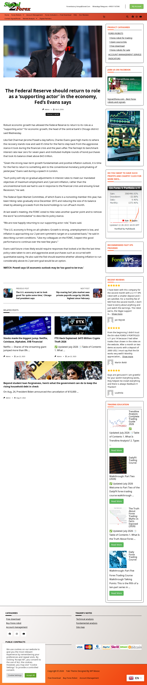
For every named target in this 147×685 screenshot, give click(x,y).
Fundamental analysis (86, 623)
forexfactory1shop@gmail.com (78, 6)
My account (136, 6)
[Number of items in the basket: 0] (104, 16)
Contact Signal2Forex (13, 18)
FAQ (75, 15)
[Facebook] (133, 17)
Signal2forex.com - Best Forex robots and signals (122, 100)
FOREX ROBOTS (115, 33)
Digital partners (45, 18)
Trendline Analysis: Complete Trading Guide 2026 (134, 418)
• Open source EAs (118, 42)
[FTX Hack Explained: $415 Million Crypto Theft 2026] (78, 325)
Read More (116, 450)
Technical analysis (85, 619)
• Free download (117, 46)
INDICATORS (114, 58)
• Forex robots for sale (119, 50)
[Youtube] (141, 17)
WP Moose (95, 671)
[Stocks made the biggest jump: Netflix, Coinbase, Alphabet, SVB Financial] (27, 325)
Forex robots (16, 15)
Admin (47, 109)
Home (7, 15)
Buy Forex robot (13, 623)
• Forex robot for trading (120, 38)
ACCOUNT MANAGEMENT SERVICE (124, 54)
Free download (13, 619)
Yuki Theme (71, 671)
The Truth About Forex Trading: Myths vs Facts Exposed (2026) (134, 517)
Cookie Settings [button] (15, 675)
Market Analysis (29, 18)
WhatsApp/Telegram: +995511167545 (106, 6)
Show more (117, 314)
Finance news (53, 114)
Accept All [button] (30, 675)
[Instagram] (137, 17)
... (29, 350)
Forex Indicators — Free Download (58, 15)
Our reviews (84, 15)
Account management (34, 15)
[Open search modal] (127, 16)
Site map (80, 627)
